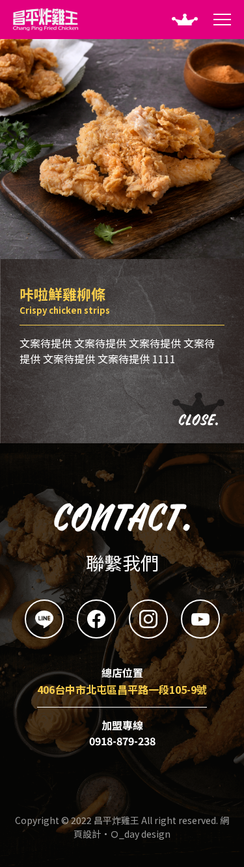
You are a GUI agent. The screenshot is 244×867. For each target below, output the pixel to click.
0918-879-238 (122, 741)
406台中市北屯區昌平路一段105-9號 (122, 689)
